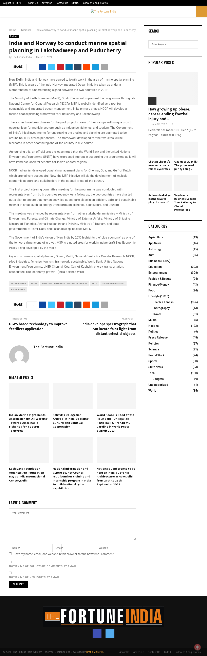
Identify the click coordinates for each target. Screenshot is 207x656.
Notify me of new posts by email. (35, 577)
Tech (151, 373)
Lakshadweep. (18, 284)
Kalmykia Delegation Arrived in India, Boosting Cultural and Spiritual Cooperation (71, 420)
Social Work (156, 355)
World (152, 390)
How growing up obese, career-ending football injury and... (169, 114)
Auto (151, 255)
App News (154, 243)
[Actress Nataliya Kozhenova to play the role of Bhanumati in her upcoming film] (160, 183)
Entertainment (157, 272)
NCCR (94, 284)
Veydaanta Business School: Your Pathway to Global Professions (185, 202)
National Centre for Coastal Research (64, 284)
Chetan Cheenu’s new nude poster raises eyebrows (159, 165)
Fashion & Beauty (159, 278)
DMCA (75, 3)
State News (155, 367)
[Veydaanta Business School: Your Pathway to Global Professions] (186, 183)
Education (155, 266)
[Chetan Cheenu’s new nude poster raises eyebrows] (160, 149)
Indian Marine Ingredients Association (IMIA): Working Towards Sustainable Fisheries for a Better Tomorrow (28, 422)
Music (152, 320)
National (14, 36)
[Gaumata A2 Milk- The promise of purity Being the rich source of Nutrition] (186, 149)
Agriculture (155, 237)
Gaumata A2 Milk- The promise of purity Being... (186, 165)
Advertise (46, 3)
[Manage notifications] (197, 647)
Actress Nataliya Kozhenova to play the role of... (159, 199)
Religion (153, 343)
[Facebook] (97, 633)
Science (153, 349)
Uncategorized (158, 384)
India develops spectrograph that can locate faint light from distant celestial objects (108, 329)
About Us (33, 3)
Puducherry (18, 289)
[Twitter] (110, 633)
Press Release (158, 337)
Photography (161, 308)
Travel (156, 314)
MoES (34, 284)
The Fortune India (22, 57)
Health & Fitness (163, 302)
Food (151, 290)
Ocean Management (113, 284)
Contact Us (62, 3)
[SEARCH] (194, 44)
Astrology (155, 249)
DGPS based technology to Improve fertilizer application (38, 326)
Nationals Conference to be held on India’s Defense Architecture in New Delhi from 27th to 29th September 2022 (116, 476)
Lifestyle (153, 296)
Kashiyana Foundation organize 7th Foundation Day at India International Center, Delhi (27, 474)
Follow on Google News (95, 3)
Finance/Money (158, 284)
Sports (152, 361)
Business (154, 261)
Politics (153, 331)
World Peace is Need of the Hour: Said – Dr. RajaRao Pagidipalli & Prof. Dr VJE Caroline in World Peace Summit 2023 (115, 422)
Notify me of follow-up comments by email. (43, 566)
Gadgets (158, 379)
